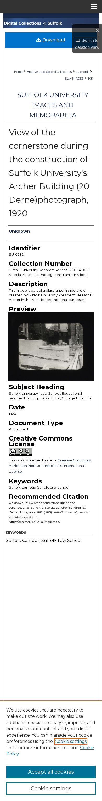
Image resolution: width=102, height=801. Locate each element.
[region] (51, 750)
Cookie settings (71, 741)
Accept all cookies (51, 772)
